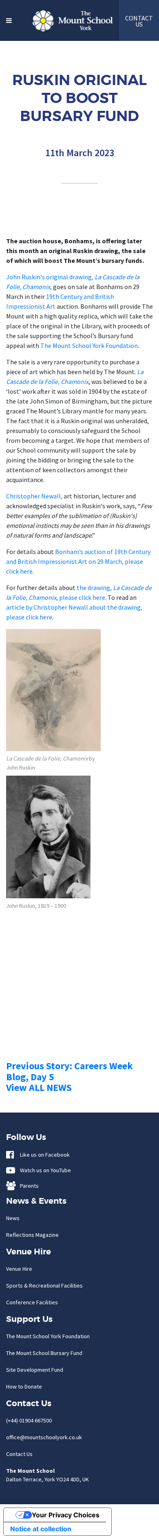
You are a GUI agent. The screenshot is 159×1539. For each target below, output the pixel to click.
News (13, 1218)
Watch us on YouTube (43, 1170)
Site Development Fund (34, 1369)
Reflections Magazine (32, 1234)
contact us (139, 21)
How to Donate (24, 1386)
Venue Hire (19, 1268)
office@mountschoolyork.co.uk (44, 1437)
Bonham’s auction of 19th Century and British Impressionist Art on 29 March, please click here (78, 561)
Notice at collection (40, 1529)
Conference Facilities (32, 1302)
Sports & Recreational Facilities (44, 1285)
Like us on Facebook (43, 1154)
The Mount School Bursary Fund (44, 1353)
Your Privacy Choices (65, 1515)
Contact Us (19, 1454)
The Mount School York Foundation (89, 345)
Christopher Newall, (34, 496)
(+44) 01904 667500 (29, 1420)
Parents (27, 1185)
